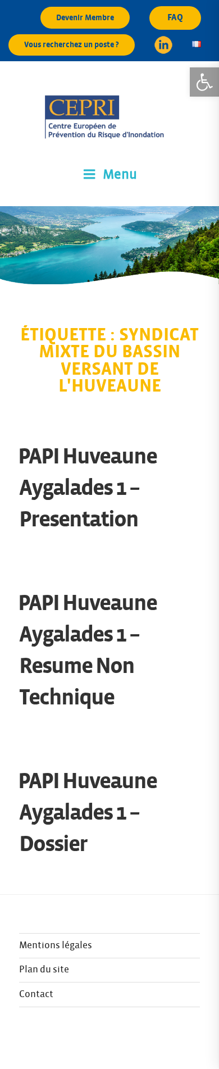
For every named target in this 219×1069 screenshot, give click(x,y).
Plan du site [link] (44, 970)
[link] (204, 82)
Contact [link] (36, 994)
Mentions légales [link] (55, 945)
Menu (120, 174)
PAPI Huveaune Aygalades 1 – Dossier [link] (87, 812)
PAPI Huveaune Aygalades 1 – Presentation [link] (87, 487)
